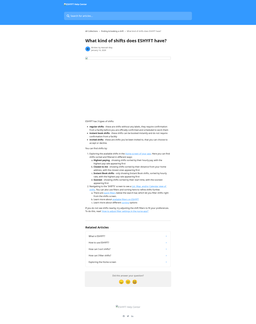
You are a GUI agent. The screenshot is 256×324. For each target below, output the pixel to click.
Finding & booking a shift (112, 31)
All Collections (91, 31)
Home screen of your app (138, 153)
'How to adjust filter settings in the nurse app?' (125, 211)
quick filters (110, 192)
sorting (125, 202)
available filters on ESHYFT (125, 199)
